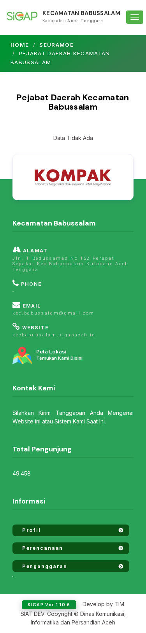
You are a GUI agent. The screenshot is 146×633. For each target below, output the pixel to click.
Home (20, 45)
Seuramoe (56, 45)
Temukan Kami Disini (59, 355)
